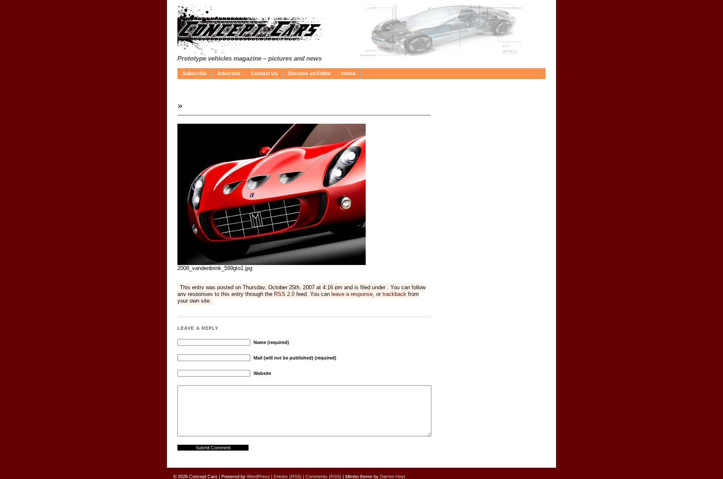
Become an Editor (309, 73)
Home (348, 73)
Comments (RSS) (323, 476)
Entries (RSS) (288, 476)
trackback (394, 294)
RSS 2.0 (284, 294)
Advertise (229, 73)
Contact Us (264, 73)
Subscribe (194, 73)
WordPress (258, 476)
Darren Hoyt (392, 476)
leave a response (352, 294)
